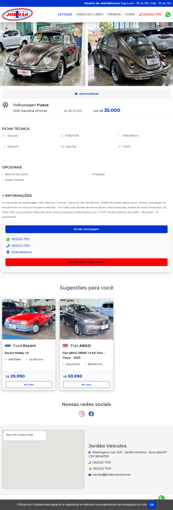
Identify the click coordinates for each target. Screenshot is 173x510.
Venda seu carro (89, 14)
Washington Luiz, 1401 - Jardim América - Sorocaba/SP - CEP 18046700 (128, 454)
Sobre (130, 14)
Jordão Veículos (17, 14)
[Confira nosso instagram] (82, 412)
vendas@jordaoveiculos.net (111, 474)
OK (152, 504)
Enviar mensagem (86, 229)
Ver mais (29, 384)
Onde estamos (21, 252)
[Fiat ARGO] (86, 319)
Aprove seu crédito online (86, 262)
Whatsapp (168, 14)
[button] (169, 54)
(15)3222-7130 (20, 239)
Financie (114, 14)
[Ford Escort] (28, 319)
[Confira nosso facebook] (91, 412)
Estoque (65, 14)
